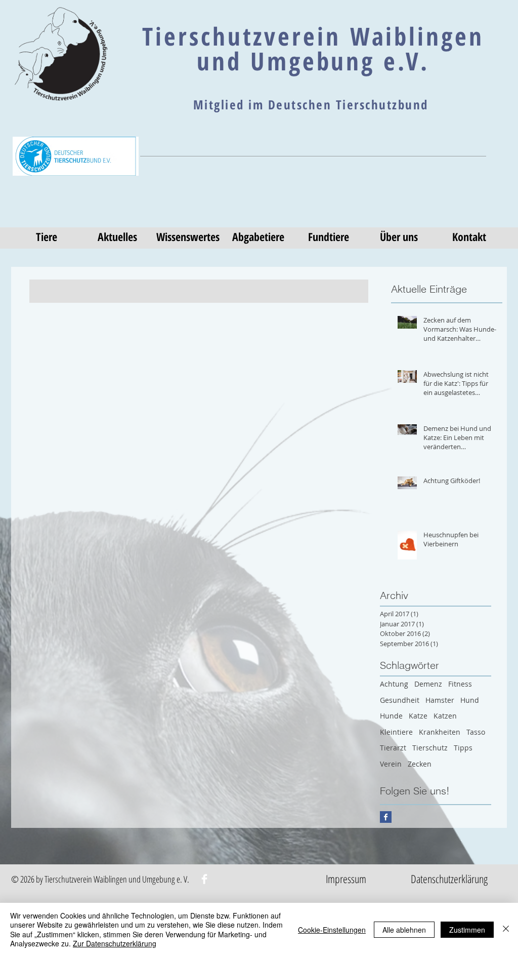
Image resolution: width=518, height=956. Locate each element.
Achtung (394, 684)
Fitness (460, 684)
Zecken (419, 764)
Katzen (445, 716)
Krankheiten (439, 732)
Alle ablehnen (404, 930)
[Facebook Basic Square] (386, 817)
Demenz (428, 684)
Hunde (391, 716)
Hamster (439, 700)
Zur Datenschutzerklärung (114, 943)
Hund (469, 700)
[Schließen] (506, 929)
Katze (418, 716)
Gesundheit (399, 700)
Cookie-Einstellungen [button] (332, 930)
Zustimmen (467, 930)
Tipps (463, 747)
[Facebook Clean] (204, 879)
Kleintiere (396, 732)
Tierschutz (430, 747)
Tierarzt (393, 747)
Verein (391, 764)
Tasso (475, 732)
